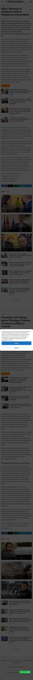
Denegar (16, 348)
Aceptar (16, 343)
